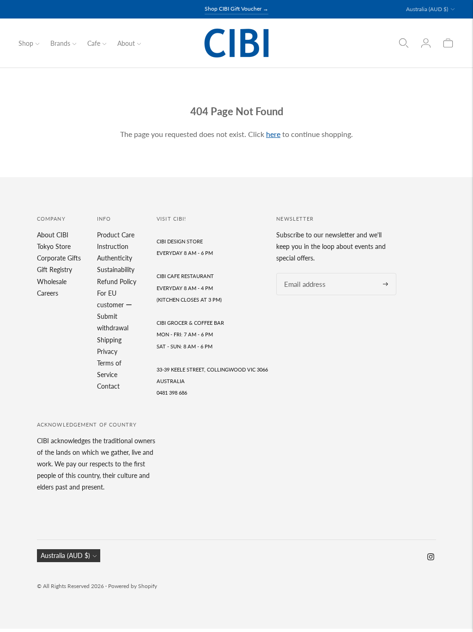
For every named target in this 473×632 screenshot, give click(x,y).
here (273, 134)
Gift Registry (54, 269)
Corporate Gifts (59, 258)
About (126, 43)
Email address (302, 273)
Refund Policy (116, 281)
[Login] (425, 43)
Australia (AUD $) (427, 9)
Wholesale (52, 281)
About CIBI (52, 235)
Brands (60, 43)
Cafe (93, 43)
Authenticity (114, 258)
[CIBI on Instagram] (430, 558)
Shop (25, 43)
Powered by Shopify (132, 585)
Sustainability (115, 269)
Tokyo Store (54, 246)
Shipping (109, 340)
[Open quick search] (403, 43)
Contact (108, 386)
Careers (47, 293)
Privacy (107, 351)
